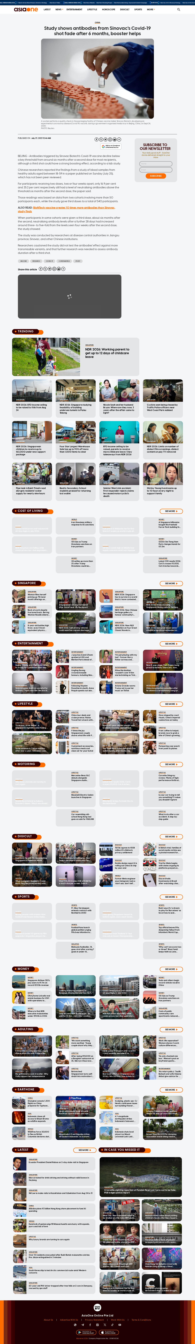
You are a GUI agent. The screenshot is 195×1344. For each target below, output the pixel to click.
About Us (48, 1320)
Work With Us (117, 1320)
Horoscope (108, 9)
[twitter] (101, 139)
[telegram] (105, 139)
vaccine (23, 261)
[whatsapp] (110, 139)
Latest (47, 9)
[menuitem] (47, 9)
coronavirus (64, 261)
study (77, 261)
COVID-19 (49, 261)
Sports (138, 9)
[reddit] (114, 139)
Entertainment (74, 9)
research (36, 261)
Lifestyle (92, 9)
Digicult (124, 9)
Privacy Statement (94, 1320)
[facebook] (96, 139)
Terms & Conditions (141, 1320)
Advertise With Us (69, 1320)
